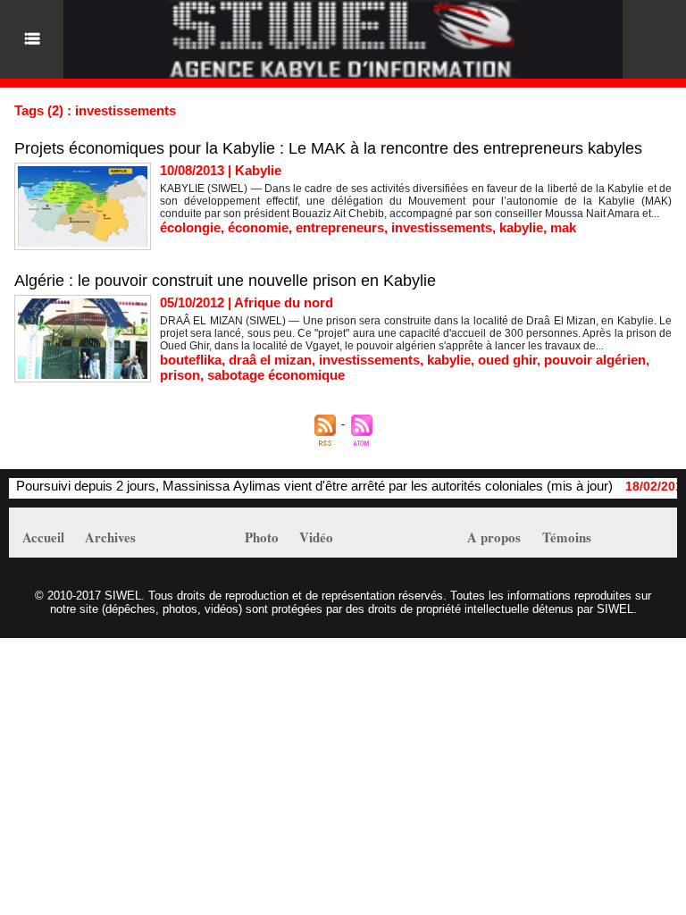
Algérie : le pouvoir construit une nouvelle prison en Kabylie (225, 281)
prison (180, 374)
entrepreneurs (340, 227)
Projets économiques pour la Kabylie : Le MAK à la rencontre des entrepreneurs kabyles (328, 148)
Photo (262, 537)
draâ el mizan (270, 359)
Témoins (566, 537)
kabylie (521, 227)
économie (258, 227)
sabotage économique (276, 374)
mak (563, 227)
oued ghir (507, 359)
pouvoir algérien (595, 359)
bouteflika (191, 359)
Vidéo (316, 537)
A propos (494, 537)
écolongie (190, 227)
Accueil (43, 537)
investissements (441, 227)
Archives (110, 537)
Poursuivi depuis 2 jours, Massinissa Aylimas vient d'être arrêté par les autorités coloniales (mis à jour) (302, 485)
